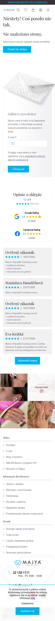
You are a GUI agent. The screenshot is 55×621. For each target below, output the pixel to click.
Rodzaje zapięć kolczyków (20, 528)
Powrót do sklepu (17, 49)
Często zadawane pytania (19, 540)
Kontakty (10, 445)
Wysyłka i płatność (16, 501)
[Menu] (48, 10)
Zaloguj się (18, 169)
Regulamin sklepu (15, 507)
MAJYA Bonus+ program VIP (21, 462)
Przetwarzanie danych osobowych (24, 513)
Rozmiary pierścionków (18, 552)
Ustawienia (27, 603)
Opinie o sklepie (27, 194)
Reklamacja (12, 495)
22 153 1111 (21, 572)
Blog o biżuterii (14, 457)
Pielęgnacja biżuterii (17, 546)
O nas (9, 451)
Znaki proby (12, 534)
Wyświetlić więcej (27, 360)
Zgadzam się (27, 611)
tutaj (33, 598)
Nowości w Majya (15, 468)
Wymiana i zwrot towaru (18, 490)
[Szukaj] (18, 10)
